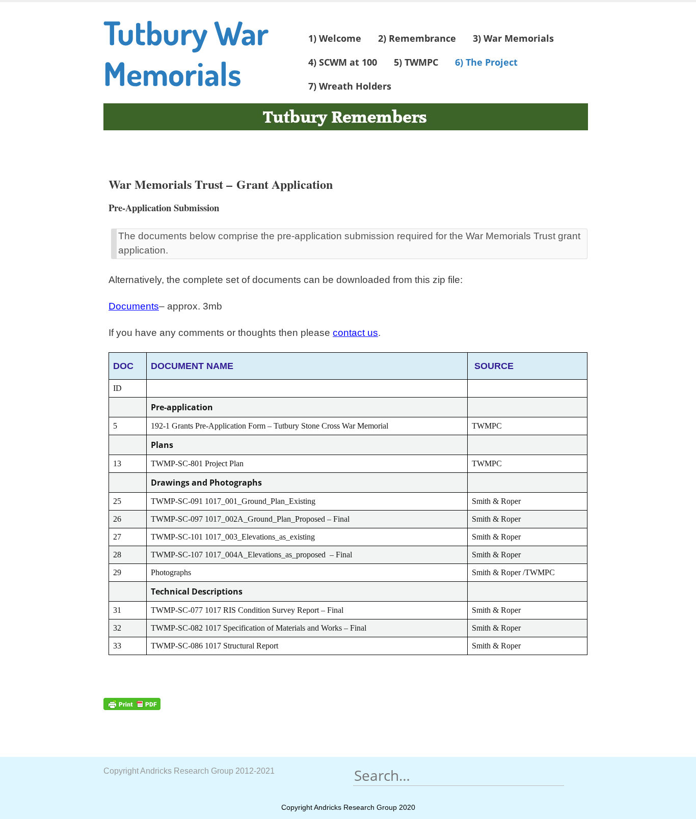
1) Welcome (334, 38)
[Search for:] (458, 775)
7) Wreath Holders (349, 86)
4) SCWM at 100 (342, 62)
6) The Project (486, 62)
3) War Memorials (513, 38)
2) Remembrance (417, 38)
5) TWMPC (416, 62)
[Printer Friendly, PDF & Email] (131, 703)
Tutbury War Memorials (186, 53)
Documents (134, 306)
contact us (355, 332)
